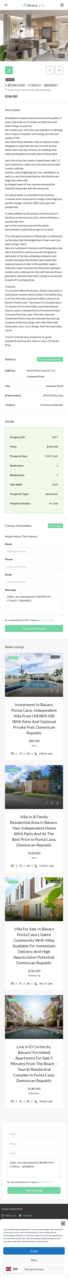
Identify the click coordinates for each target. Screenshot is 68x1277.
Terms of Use (47, 620)
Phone (9, 559)
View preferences (34, 1269)
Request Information (34, 628)
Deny (34, 1260)
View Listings (55, 525)
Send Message (34, 1190)
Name (8, 544)
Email (8, 574)
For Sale (10, 80)
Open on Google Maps (51, 359)
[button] (63, 1223)
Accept (34, 1250)
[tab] (9, 70)
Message (10, 589)
